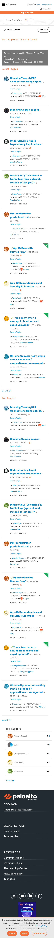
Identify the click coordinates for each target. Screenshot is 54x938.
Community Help (13, 862)
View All (5, 391)
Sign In (38, 4)
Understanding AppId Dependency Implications (26, 144)
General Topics (12, 30)
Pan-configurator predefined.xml (25, 217)
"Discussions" (9, 59)
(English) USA (47, 9)
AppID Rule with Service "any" (24, 252)
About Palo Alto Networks (18, 809)
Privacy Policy (41, 926)
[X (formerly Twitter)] (14, 896)
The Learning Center (15, 868)
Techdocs (9, 878)
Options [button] (43, 30)
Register (31, 4)
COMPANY (10, 804)
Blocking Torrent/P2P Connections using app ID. (27, 81)
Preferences (39, 933)
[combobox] (16, 20)
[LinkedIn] (30, 896)
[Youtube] (22, 896)
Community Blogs (14, 857)
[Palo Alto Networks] (27, 797)
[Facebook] (38, 896)
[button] (12, 933)
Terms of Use (11, 836)
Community (22, 59)
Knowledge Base (13, 873)
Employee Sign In (47, 4)
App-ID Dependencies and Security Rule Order (27, 286)
